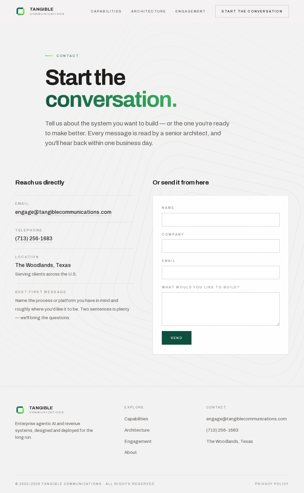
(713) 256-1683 (34, 238)
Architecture (148, 11)
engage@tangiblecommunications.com (63, 212)
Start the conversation (251, 11)
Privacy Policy (272, 484)
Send (177, 338)
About (130, 452)
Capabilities (106, 11)
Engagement (190, 11)
